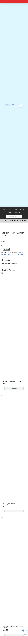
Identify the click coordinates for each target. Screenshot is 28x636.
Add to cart (6, 249)
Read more (14, 388)
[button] (20, 105)
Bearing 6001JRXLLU (9, 504)
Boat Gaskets (7, 254)
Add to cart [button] (14, 510)
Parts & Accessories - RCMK (17, 254)
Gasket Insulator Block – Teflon (12, 381)
